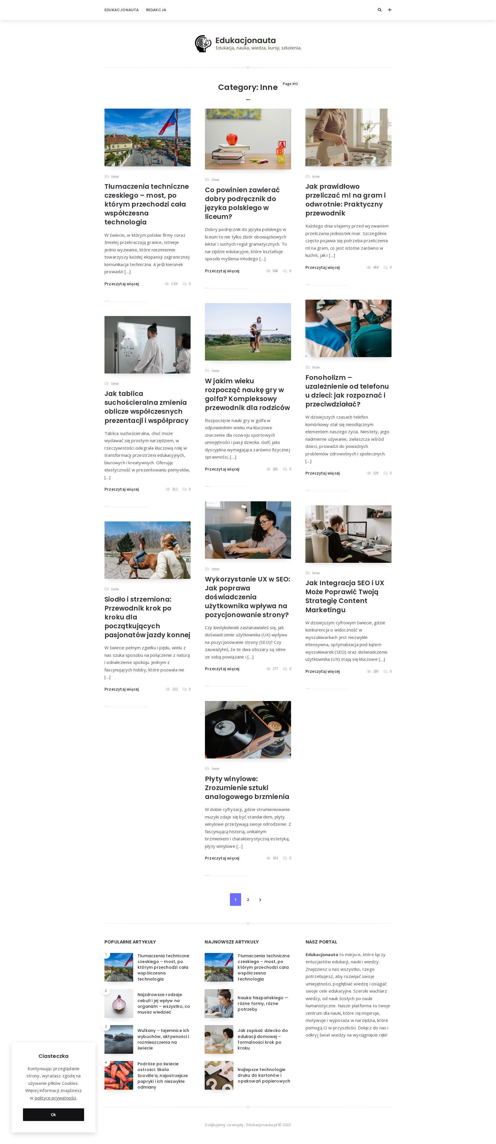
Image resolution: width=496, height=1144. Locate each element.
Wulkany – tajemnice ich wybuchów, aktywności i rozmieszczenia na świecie (163, 1039)
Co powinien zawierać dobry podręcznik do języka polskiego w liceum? (242, 203)
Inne (115, 176)
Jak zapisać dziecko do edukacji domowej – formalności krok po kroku (263, 1039)
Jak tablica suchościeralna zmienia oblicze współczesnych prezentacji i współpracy (146, 407)
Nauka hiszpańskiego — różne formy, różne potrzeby (263, 1003)
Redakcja (156, 10)
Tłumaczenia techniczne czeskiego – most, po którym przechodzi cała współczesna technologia (146, 204)
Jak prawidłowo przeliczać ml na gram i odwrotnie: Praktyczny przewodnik (345, 200)
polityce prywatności (55, 1098)
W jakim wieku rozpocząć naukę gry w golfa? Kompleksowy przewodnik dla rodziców (247, 394)
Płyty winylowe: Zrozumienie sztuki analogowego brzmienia (247, 787)
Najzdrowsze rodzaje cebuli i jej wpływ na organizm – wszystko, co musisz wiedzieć (163, 1003)
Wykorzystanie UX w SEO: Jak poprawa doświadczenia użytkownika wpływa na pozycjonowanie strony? (247, 597)
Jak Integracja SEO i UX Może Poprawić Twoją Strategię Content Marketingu (345, 596)
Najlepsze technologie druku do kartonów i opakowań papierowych (264, 1075)
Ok (53, 1114)
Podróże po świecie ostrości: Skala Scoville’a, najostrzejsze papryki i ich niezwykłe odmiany (162, 1075)
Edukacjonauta (121, 10)
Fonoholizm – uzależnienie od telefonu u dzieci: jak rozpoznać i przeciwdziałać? (347, 391)
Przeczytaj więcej (121, 283)
